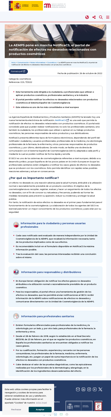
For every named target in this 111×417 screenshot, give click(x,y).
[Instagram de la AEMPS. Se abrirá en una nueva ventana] (89, 389)
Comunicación (23, 62)
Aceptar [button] (40, 409)
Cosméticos (52, 62)
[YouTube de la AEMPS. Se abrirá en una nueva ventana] (94, 389)
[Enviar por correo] (61, 414)
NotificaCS (60, 120)
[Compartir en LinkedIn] (55, 414)
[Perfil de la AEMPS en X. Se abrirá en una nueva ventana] (100, 389)
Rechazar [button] (16, 409)
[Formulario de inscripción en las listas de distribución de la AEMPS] (77, 389)
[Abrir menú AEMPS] (107, 17)
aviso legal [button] (41, 402)
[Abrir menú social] (94, 17)
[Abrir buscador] (101, 17)
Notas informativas (37, 62)
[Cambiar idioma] (87, 17)
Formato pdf (16, 71)
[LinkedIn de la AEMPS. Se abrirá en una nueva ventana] (83, 389)
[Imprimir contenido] (67, 414)
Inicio (14, 62)
